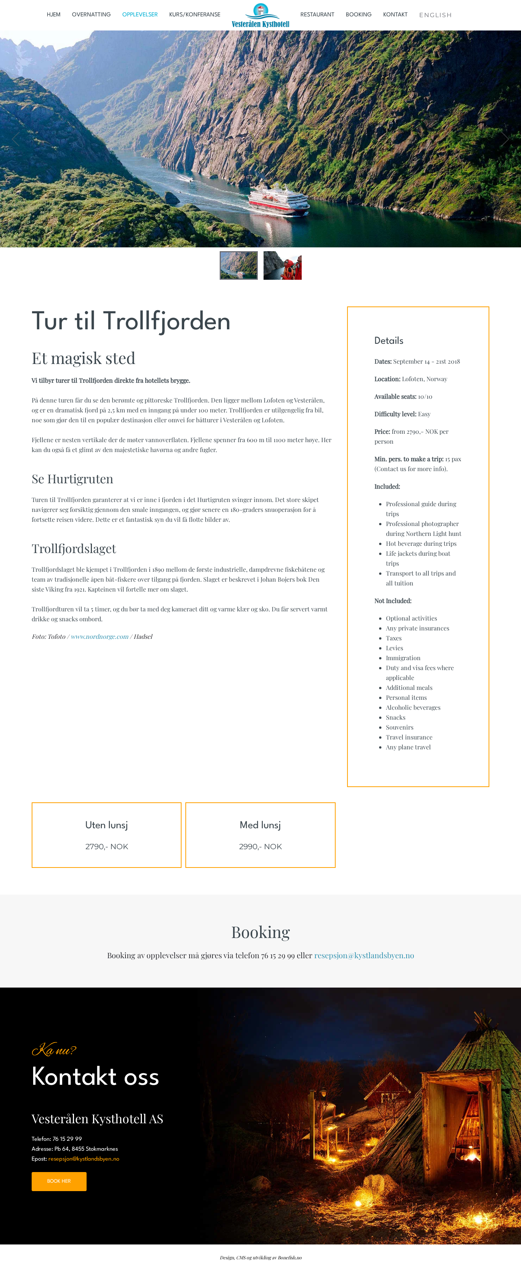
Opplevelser (140, 15)
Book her (59, 1181)
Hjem (54, 15)
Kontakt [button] (395, 15)
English (435, 15)
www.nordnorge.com (99, 636)
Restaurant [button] (317, 15)
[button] (16, 139)
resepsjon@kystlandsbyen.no (364, 955)
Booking (359, 15)
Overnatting (91, 15)
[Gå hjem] (260, 15)
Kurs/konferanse (194, 15)
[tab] (239, 265)
